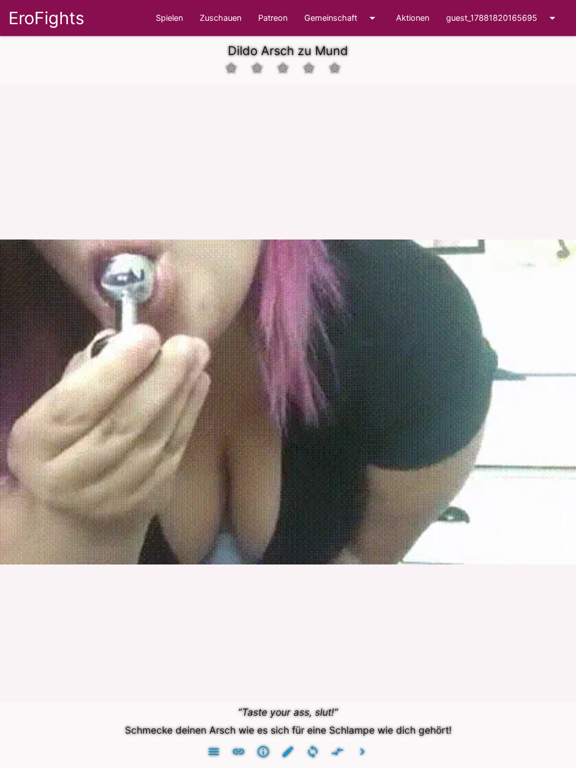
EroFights (46, 18)
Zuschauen (220, 18)
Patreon (272, 18)
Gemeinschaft (341, 18)
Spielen (169, 18)
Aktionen (412, 18)
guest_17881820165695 (502, 18)
